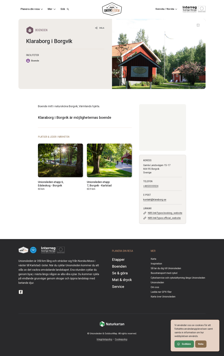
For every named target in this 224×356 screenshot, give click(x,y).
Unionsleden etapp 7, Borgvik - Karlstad (99, 183)
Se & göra (120, 273)
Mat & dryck (122, 280)
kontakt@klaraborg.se (154, 199)
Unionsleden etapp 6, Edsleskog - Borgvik (51, 183)
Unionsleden (157, 282)
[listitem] (159, 54)
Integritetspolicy (104, 339)
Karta (153, 258)
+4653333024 (150, 186)
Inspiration (156, 263)
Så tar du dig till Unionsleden (166, 268)
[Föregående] (198, 25)
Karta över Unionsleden (163, 296)
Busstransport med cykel (164, 273)
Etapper (118, 259)
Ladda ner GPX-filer (161, 291)
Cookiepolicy (121, 339)
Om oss (155, 287)
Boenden (119, 266)
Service (118, 287)
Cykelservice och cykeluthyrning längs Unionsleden (178, 277)
